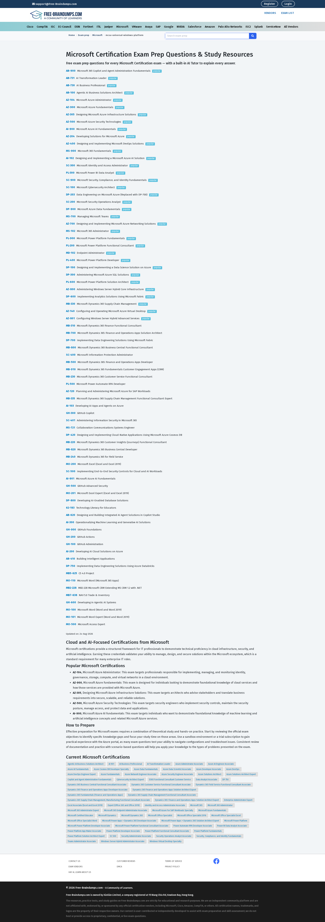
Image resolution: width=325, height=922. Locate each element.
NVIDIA (181, 26)
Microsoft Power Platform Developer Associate (89, 826)
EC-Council (65, 26)
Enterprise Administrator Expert (238, 800)
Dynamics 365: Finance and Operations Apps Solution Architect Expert (187, 800)
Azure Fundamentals (110, 774)
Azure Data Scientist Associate (177, 769)
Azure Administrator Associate (189, 764)
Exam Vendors (76, 866)
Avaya (149, 26)
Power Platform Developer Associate (123, 831)
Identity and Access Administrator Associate (165, 805)
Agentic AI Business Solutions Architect (86, 764)
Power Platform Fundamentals (208, 831)
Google (169, 26)
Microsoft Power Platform (236, 821)
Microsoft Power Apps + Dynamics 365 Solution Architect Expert (190, 821)
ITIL (99, 26)
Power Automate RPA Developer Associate (193, 826)
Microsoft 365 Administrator (220, 805)
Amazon (210, 26)
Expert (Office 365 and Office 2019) (124, 805)
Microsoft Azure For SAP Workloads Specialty (173, 810)
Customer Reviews (126, 861)
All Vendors (291, 26)
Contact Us (74, 861)
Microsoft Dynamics (107, 815)
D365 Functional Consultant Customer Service (170, 779)
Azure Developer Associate (209, 769)
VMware (137, 26)
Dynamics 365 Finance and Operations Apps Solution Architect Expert (165, 790)
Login (288, 3)
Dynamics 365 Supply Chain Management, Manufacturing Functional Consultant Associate (109, 800)
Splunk (258, 26)
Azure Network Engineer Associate (141, 774)
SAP (158, 26)
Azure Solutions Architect (210, 774)
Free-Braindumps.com (89, 887)
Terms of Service (173, 861)
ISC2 (249, 26)
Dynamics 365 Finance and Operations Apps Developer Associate (98, 790)
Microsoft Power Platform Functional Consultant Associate (142, 826)
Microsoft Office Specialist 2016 (192, 815)
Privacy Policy (172, 866)
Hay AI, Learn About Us (80, 872)
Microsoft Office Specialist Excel (226, 815)
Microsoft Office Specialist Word (83, 821)
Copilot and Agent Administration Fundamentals (90, 779)
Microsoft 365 (196, 805)
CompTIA (42, 26)
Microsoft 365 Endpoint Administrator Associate (126, 810)
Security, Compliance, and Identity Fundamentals (219, 836)
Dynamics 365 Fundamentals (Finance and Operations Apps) (95, 795)
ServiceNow (273, 26)
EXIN (78, 26)
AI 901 (112, 764)
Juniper (109, 26)
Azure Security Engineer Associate (177, 774)
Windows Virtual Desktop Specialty (166, 841)
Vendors (270, 13)
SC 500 (113, 836)
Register (269, 3)
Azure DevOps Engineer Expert (82, 774)
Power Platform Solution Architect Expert (86, 836)
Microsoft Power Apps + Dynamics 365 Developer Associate (129, 821)
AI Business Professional (130, 764)
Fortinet (88, 26)
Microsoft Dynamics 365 (132, 815)
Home (72, 35)
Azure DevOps (233, 769)
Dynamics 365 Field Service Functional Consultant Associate (223, 784)
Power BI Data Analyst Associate (232, 826)
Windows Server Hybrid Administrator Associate (123, 841)
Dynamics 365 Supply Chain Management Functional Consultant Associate (162, 795)
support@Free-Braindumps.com (56, 4)
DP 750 (225, 779)
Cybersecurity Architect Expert (130, 779)
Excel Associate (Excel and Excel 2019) (85, 805)
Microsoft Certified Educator (81, 815)
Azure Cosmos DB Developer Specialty (111, 769)
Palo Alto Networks (230, 26)
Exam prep (83, 35)
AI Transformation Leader (159, 764)
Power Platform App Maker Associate (85, 831)
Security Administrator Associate (136, 836)
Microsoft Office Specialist (160, 815)
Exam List (287, 13)
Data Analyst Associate (207, 779)
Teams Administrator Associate (82, 841)
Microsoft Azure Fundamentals (212, 810)
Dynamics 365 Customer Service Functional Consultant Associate (161, 784)
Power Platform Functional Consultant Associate (167, 831)
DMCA (119, 866)
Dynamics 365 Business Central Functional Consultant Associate (97, 784)
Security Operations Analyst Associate (174, 836)
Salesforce (195, 26)
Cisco (30, 26)
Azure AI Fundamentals (78, 769)
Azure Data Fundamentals (146, 769)
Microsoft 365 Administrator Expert (83, 810)
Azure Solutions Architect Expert (241, 774)
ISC (53, 26)
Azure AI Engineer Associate (221, 764)
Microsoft (122, 26)
